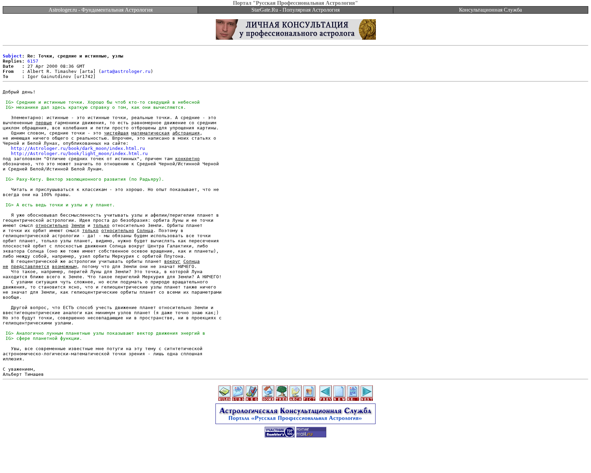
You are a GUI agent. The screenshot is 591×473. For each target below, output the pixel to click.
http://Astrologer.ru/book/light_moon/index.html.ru (79, 153)
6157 (32, 61)
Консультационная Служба (490, 10)
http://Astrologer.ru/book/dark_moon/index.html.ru (78, 148)
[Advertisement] (295, 457)
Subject (12, 56)
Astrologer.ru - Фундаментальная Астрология (101, 10)
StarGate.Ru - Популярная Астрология (295, 10)
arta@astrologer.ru (125, 71)
